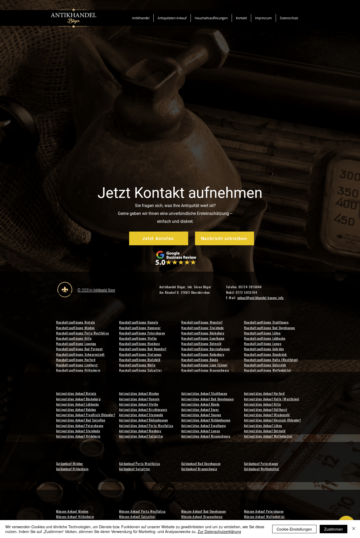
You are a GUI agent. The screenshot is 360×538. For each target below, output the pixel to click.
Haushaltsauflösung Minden (75, 327)
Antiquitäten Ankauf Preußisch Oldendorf (85, 414)
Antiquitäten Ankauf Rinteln (76, 393)
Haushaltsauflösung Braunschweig (205, 370)
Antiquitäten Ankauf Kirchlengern (143, 409)
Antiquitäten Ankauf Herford (264, 393)
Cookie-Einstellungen (294, 529)
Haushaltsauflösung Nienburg (139, 343)
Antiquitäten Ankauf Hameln (139, 399)
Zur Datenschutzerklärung (219, 531)
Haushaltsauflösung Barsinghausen (205, 349)
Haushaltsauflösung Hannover (140, 327)
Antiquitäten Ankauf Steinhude (78, 431)
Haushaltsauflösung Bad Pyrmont (79, 349)
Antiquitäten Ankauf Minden (139, 393)
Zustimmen (333, 529)
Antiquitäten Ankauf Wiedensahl (267, 414)
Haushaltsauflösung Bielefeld (139, 359)
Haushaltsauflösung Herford (75, 359)
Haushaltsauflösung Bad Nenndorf (142, 349)
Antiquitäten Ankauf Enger (200, 409)
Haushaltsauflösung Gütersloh (265, 365)
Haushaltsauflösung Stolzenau (140, 354)
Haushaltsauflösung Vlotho (138, 338)
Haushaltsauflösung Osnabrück (265, 354)
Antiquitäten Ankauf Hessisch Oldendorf (272, 420)
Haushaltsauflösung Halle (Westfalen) (271, 359)
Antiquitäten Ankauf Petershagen (79, 425)
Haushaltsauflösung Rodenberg (203, 354)
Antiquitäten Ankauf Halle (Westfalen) (271, 399)
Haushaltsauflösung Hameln (138, 322)
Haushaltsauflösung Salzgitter (140, 370)
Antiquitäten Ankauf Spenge (201, 414)
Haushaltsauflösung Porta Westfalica (82, 333)
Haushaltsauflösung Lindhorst (77, 365)
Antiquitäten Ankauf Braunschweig (205, 436)
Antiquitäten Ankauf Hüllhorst (265, 409)
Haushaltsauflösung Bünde (199, 359)
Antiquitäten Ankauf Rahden (76, 409)
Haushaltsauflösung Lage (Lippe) (204, 365)
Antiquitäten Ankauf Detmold (264, 431)
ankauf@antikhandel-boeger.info (260, 297)
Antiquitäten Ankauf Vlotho (138, 404)
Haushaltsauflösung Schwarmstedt (80, 354)
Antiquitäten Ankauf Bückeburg (78, 399)
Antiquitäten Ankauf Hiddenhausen (205, 420)
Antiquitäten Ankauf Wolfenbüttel (268, 436)
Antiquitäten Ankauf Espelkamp (203, 425)
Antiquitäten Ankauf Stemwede (141, 414)
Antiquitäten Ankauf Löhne (263, 425)
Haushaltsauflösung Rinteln (75, 322)
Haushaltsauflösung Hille (74, 338)
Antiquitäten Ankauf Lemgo (200, 431)
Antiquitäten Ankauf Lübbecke (77, 404)
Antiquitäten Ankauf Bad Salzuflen (80, 420)
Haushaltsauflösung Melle (137, 365)
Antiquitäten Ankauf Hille (262, 404)
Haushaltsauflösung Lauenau (76, 343)
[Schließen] (354, 529)
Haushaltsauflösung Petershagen (142, 333)
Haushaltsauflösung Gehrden (264, 349)
